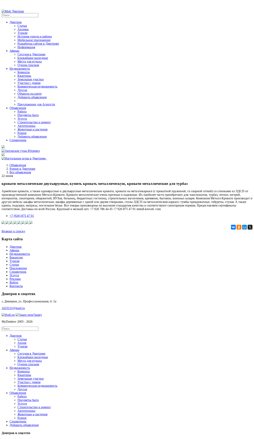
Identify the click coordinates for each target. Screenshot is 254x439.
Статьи (22, 25)
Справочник (18, 140)
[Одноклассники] (239, 227)
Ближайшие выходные (32, 58)
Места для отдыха (29, 61)
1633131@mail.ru (13, 308)
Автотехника (26, 125)
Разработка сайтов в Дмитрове (38, 43)
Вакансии (16, 257)
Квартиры (24, 75)
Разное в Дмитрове (22, 168)
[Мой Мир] (244, 227)
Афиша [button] (14, 50)
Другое (22, 90)
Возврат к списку (13, 231)
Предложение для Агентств (36, 104)
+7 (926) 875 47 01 (22, 215)
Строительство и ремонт (34, 122)
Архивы (23, 29)
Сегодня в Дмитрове (31, 54)
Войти (14, 282)
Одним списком (28, 65)
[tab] (131, 341)
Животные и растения (32, 129)
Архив (21, 342)
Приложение (18, 268)
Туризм (22, 33)
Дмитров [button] (16, 22)
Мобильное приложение (34, 40)
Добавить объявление (32, 97)
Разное (22, 133)
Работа (22, 111)
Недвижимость (20, 254)
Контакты (16, 286)
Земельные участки (30, 79)
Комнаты (23, 72)
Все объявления (20, 172)
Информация (26, 47)
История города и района (34, 36)
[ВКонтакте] (233, 227)
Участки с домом (28, 83)
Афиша (14, 250)
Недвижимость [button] (20, 68)
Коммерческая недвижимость (37, 86)
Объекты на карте (29, 93)
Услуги (22, 118)
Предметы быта (28, 115)
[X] (250, 227)
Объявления (18, 165)
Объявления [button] (18, 108)
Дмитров (16, 246)
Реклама (15, 279)
